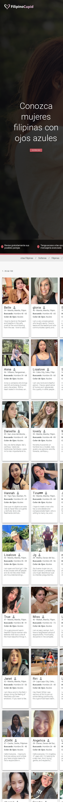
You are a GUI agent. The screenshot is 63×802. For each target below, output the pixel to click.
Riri (35, 678)
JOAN (8, 740)
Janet (8, 678)
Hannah (9, 493)
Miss (36, 617)
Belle (7, 307)
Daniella (10, 431)
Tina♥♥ (38, 493)
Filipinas (55, 258)
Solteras (42, 258)
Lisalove (39, 369)
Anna (7, 369)
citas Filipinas (26, 258)
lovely (37, 431)
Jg (34, 555)
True (7, 617)
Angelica (39, 740)
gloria (37, 307)
